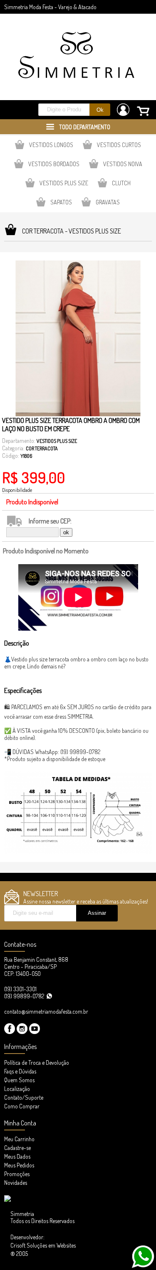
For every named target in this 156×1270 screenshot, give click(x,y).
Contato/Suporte (23, 1097)
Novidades (15, 1182)
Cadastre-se (17, 1147)
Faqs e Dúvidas (20, 1071)
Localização (17, 1088)
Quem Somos (19, 1079)
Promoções (17, 1173)
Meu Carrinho (19, 1138)
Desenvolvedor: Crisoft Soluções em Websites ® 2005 (43, 1245)
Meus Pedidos (19, 1165)
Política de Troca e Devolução (36, 1062)
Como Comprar (22, 1106)
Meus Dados (17, 1156)
